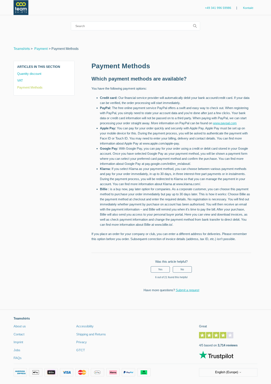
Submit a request (187, 290)
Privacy (81, 342)
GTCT (80, 350)
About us (20, 326)
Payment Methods (30, 87)
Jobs (17, 350)
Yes (160, 269)
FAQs (18, 358)
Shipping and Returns (91, 334)
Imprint (18, 342)
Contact (19, 334)
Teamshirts (22, 49)
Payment (41, 49)
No (182, 269)
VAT (20, 80)
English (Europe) (227, 372)
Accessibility (85, 326)
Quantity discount (29, 73)
